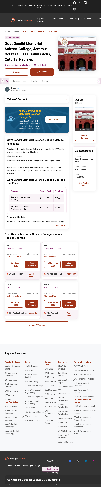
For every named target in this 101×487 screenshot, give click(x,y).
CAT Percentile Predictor (84, 379)
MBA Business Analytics (31, 376)
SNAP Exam (50, 394)
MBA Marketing (31, 381)
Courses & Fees (19, 81)
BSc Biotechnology (33, 420)
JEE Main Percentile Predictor (82, 384)
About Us (50, 461)
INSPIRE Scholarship (63, 399)
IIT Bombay (9, 395)
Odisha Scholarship (63, 406)
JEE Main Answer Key (65, 388)
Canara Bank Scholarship (63, 412)
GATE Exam (49, 373)
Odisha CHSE (63, 427)
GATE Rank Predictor (82, 366)
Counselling (51, 5)
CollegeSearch (22, 20)
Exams (13, 5)
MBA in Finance (31, 366)
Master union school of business (14, 418)
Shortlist (16, 72)
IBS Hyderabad (11, 380)
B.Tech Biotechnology (34, 386)
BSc (9, 284)
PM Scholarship (64, 394)
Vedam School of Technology (12, 432)
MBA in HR (29, 370)
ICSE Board (62, 422)
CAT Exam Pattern (49, 421)
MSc (46, 284)
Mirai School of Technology (11, 425)
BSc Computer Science (34, 412)
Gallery (45, 81)
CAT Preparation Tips (50, 413)
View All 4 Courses (37, 325)
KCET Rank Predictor (82, 375)
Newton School (11, 406)
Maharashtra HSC (65, 418)
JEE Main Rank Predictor (84, 370)
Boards (20, 5)
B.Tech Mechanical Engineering (33, 391)
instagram (93, 461)
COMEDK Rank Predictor (84, 397)
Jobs (70, 5)
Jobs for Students (65, 442)
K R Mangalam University (11, 374)
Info (6, 81)
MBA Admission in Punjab (84, 406)
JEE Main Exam (51, 390)
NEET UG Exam (51, 402)
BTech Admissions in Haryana (82, 432)
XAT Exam (49, 398)
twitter (77, 461)
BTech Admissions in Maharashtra (82, 418)
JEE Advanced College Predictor (83, 391)
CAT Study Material (62, 374)
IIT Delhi (8, 399)
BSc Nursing (30, 408)
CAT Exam (49, 369)
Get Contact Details (84, 184)
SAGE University (11, 391)
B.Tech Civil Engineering (35, 397)
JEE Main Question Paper (66, 381)
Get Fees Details (14, 257)
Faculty (34, 81)
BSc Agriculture (31, 416)
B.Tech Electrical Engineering (32, 402)
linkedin (85, 461)
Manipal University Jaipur (12, 367)
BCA (9, 245)
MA (46, 245)
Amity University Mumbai (11, 385)
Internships (62, 5)
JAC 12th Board (64, 431)
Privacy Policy (52, 472)
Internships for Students (64, 436)
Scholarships (30, 5)
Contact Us (51, 467)
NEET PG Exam (51, 381)
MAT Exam (49, 386)
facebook (70, 461)
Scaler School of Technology (11, 411)
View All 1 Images (84, 137)
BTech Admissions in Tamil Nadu (82, 425)
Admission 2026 (41, 6)
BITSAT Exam (50, 407)
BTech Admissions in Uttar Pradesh (85, 411)
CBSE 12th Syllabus (62, 367)
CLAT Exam (49, 377)
